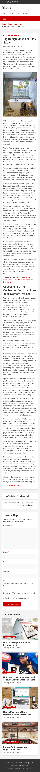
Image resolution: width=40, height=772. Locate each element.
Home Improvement (11, 35)
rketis (20, 46)
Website (6, 572)
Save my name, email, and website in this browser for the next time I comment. (18, 585)
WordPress (27, 768)
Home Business (9, 637)
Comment (7, 526)
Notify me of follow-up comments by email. (19, 593)
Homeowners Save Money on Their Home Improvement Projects (19, 504)
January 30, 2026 (9, 648)
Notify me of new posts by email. (17, 598)
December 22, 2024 (10, 46)
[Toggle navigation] (5, 18)
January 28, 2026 (9, 752)
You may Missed (11, 614)
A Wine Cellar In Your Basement (17, 496)
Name (6, 552)
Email (5, 562)
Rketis (6, 8)
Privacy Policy (29, 763)
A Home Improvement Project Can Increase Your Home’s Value (18, 280)
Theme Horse (23, 765)
